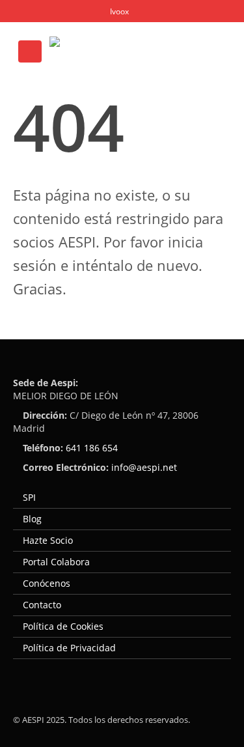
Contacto (42, 605)
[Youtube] (70, 11)
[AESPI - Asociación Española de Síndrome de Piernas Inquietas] (127, 51)
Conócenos (46, 583)
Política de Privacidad (69, 647)
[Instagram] (94, 11)
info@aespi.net (144, 467)
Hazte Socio (48, 540)
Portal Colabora (56, 562)
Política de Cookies (63, 626)
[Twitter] (46, 11)
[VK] (119, 11)
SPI (29, 497)
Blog (32, 519)
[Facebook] (22, 11)
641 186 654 (92, 448)
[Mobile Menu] (30, 51)
